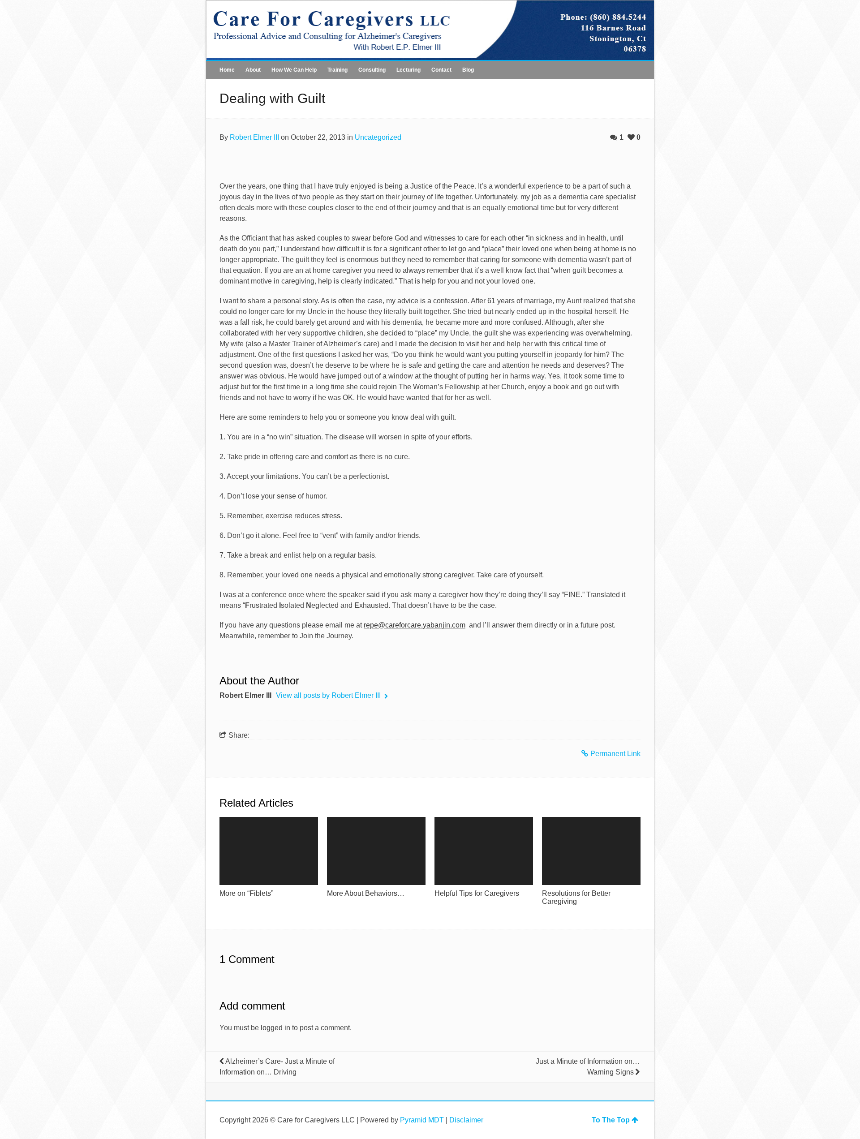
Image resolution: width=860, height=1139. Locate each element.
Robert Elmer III (254, 137)
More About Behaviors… (365, 893)
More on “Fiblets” (246, 893)
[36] (268, 851)
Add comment (252, 1006)
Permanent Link (615, 753)
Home (227, 70)
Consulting (372, 70)
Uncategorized (378, 137)
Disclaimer (466, 1120)
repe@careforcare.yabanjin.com (414, 625)
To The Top (611, 1120)
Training (337, 70)
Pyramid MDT (422, 1120)
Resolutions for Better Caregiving (576, 897)
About (253, 70)
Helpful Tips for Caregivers (476, 893)
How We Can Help (294, 70)
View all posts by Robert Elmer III (329, 695)
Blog (468, 70)
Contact (441, 70)
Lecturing (408, 70)
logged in (275, 1028)
